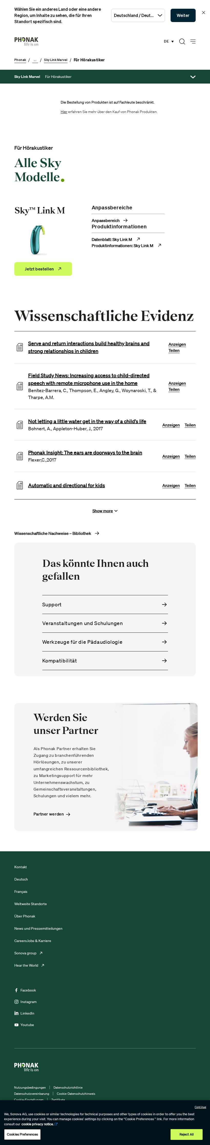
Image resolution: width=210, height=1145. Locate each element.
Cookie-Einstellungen (29, 1100)
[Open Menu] (193, 41)
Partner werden (49, 814)
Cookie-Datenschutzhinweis (76, 1093)
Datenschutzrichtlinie (68, 1087)
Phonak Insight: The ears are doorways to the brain (85, 452)
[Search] (182, 41)
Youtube (27, 1025)
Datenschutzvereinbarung (31, 1093)
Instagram (28, 1001)
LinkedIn (27, 1013)
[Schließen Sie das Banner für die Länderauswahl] (203, 12)
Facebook (28, 990)
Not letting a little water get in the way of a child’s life (87, 421)
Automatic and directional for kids (66, 485)
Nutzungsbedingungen (30, 1087)
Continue (200, 1107)
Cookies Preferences (22, 1134)
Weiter (183, 15)
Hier (64, 111)
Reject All (187, 1134)
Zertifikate (58, 1100)
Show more (102, 510)
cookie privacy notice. (38, 1124)
